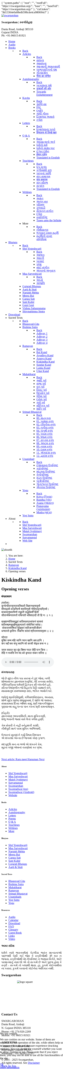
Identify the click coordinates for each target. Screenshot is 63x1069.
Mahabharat (15, 887)
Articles (12, 809)
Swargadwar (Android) (21, 792)
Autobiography (16, 812)
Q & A (12, 821)
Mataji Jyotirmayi (18, 779)
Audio (11, 917)
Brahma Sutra (16, 884)
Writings (13, 828)
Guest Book (15, 932)
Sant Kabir (14, 860)
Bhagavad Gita (16, 881)
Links (11, 935)
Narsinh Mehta (16, 851)
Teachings (14, 824)
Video (11, 938)
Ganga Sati (14, 857)
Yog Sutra (13, 899)
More (11, 831)
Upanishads (14, 896)
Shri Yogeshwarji (17, 773)
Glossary (13, 929)
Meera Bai (14, 854)
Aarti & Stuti (15, 867)
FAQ (11, 926)
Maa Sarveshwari (18, 776)
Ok (2, 1064)
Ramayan (13, 890)
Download (14, 923)
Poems (12, 818)
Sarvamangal (15, 782)
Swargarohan (15, 785)
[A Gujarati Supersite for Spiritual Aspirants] (9, 15)
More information (9, 1067)
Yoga (11, 903)
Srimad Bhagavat (17, 893)
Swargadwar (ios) (18, 788)
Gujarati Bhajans (17, 863)
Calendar (13, 920)
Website (12, 795)
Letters (12, 815)
